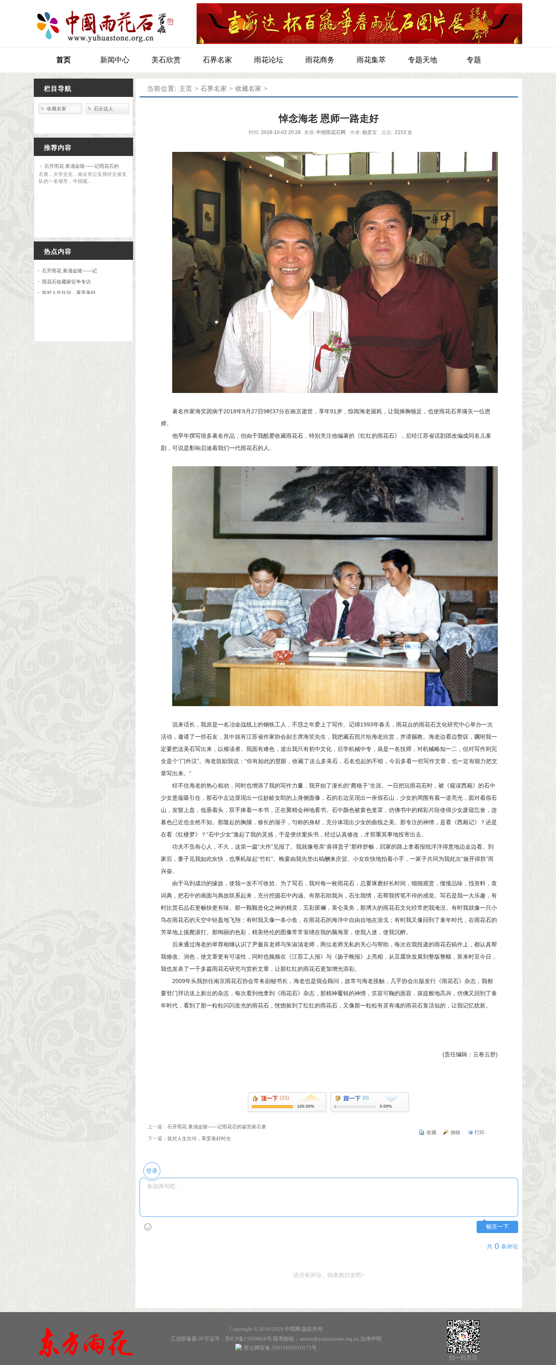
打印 (479, 1132)
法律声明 (370, 1339)
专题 (473, 60)
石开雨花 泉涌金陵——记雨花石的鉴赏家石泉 (216, 1127)
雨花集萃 (371, 60)
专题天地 (422, 60)
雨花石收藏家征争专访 (66, 282)
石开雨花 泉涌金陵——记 (69, 271)
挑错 (455, 1132)
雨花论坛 (268, 60)
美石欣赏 (166, 60)
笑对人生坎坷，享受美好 (69, 293)
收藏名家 (248, 88)
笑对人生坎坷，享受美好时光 (199, 1138)
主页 (185, 88)
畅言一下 (497, 1227)
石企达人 (103, 109)
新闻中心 (114, 60)
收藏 (431, 1132)
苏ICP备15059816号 (248, 1339)
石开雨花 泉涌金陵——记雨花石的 (81, 166)
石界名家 (217, 60)
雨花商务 (320, 60)
